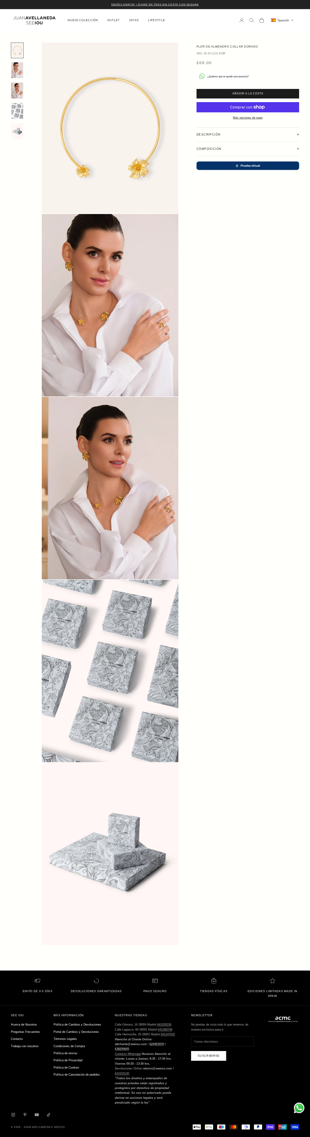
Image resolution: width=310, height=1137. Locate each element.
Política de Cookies (66, 1067)
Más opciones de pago (248, 117)
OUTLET (113, 20)
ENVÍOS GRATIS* (123, 4)
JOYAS (134, 20)
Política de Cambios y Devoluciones (77, 1024)
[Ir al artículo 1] (17, 50)
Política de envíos (65, 1053)
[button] (282, 20)
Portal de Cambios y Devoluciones (76, 1032)
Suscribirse (209, 1055)
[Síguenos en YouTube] (36, 1114)
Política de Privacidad (68, 1060)
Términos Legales (65, 1039)
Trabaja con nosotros (25, 1046)
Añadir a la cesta (247, 93)
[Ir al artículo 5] (17, 131)
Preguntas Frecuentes (25, 1032)
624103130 (122, 1073)
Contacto (17, 1039)
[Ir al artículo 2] (17, 70)
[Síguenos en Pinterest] (25, 1114)
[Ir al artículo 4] (17, 111)
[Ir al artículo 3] (17, 90)
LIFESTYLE (156, 20)
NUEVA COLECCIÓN (83, 20)
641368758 (165, 1029)
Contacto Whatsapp (128, 1054)
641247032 (168, 1034)
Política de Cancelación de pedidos (77, 1074)
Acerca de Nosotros (24, 1024)
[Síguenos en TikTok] (48, 1114)
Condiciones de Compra (69, 1046)
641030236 (164, 1024)
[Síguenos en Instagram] (13, 1114)
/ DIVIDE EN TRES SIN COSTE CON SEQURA (167, 4)
